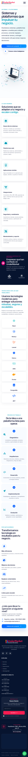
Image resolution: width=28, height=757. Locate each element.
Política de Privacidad (14, 755)
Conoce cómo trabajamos (16, 51)
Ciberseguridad (6, 671)
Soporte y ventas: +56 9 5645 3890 (14, 619)
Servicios (5, 661)
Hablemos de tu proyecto (13, 46)
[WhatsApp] (10, 653)
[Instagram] (2, 653)
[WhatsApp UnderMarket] (24, 753)
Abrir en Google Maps (17, 731)
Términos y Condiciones (5, 755)
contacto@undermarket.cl (12, 621)
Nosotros (5, 664)
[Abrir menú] (24, 2)
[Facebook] (6, 653)
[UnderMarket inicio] (8, 2)
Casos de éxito (6, 666)
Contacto (5, 668)
